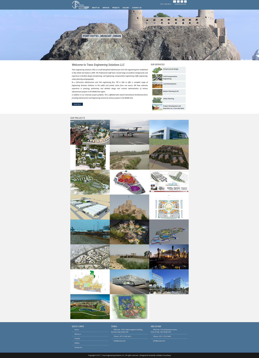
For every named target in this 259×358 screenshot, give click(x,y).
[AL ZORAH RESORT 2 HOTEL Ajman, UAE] (90, 157)
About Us (95, 8)
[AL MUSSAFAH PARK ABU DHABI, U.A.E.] (169, 281)
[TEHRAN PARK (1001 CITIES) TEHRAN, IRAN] (129, 182)
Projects (115, 8)
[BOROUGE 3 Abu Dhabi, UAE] (90, 207)
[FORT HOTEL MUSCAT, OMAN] (129, 207)
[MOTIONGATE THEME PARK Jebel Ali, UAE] (129, 306)
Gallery (126, 8)
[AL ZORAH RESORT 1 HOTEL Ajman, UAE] (169, 157)
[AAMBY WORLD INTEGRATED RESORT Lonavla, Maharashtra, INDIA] (90, 182)
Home (86, 8)
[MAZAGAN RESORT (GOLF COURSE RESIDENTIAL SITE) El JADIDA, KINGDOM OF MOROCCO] (90, 306)
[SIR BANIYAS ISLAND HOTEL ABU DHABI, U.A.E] (169, 256)
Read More (77, 104)
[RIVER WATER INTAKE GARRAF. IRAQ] (129, 157)
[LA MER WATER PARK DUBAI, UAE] (90, 132)
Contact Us (136, 8)
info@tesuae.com (180, 4)
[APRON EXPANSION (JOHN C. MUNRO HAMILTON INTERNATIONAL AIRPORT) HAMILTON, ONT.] (90, 231)
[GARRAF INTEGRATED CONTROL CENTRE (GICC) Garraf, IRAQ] (169, 132)
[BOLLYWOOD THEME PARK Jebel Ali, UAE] (129, 231)
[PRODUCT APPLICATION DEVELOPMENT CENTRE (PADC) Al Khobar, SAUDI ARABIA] (129, 281)
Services (105, 8)
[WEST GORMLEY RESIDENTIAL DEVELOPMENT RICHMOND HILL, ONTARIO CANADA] (90, 281)
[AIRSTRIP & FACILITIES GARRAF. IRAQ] (129, 132)
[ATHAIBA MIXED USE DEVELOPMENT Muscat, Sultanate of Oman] (90, 256)
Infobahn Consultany (163, 355)
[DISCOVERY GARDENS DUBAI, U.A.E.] (169, 182)
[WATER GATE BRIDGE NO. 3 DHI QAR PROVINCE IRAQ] (129, 256)
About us (77, 334)
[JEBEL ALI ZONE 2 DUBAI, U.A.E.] (169, 207)
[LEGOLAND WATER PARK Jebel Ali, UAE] (169, 231)
